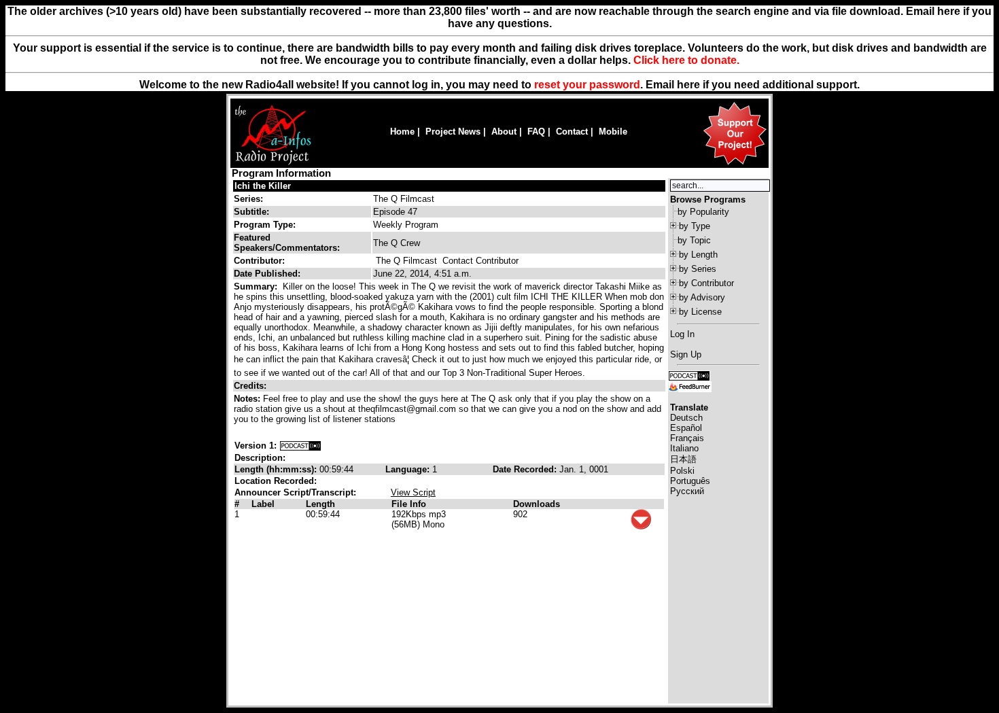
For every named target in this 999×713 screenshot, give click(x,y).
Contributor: (259, 261)
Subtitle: (251, 212)
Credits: (251, 386)
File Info (408, 504)
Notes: (248, 399)
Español (686, 428)
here (688, 84)
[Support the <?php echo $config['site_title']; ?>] (735, 164)
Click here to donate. (686, 60)
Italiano (684, 448)
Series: (248, 199)
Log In (682, 334)
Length (320, 504)
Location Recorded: (275, 481)
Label (263, 504)
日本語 (683, 459)
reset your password (587, 84)
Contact (572, 131)
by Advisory (702, 297)
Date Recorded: (526, 469)
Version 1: (255, 445)
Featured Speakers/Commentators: (287, 242)
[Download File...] (641, 526)
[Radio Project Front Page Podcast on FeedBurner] (690, 386)
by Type (694, 226)
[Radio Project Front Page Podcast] (689, 375)
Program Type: (265, 225)
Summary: (257, 286)
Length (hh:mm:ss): (276, 469)
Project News (452, 131)
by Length (698, 254)
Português (690, 481)
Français (687, 438)
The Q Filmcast (403, 199)
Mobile (613, 131)
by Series (697, 269)
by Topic (694, 240)
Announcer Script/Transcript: (295, 492)
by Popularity (703, 212)
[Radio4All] (272, 163)
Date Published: (267, 273)
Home (402, 131)
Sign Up (685, 354)
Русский (687, 491)
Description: (259, 458)
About (503, 131)
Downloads (536, 504)
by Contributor (706, 283)
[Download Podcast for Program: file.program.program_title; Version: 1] (300, 445)
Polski (682, 471)
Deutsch (686, 418)
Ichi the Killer (262, 186)
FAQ (536, 131)
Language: (408, 469)
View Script (413, 492)
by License (700, 312)
